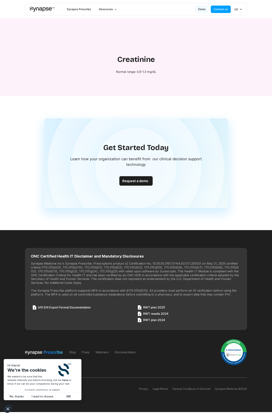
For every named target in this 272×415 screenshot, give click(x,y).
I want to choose (42, 396)
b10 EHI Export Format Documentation (64, 307)
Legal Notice (160, 388)
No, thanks (17, 396)
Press (86, 352)
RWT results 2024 (155, 314)
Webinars (102, 352)
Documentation (125, 352)
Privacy (143, 388)
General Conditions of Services (191, 388)
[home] (42, 9)
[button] (108, 9)
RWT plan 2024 (154, 320)
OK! (68, 396)
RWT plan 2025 (154, 307)
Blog (72, 352)
